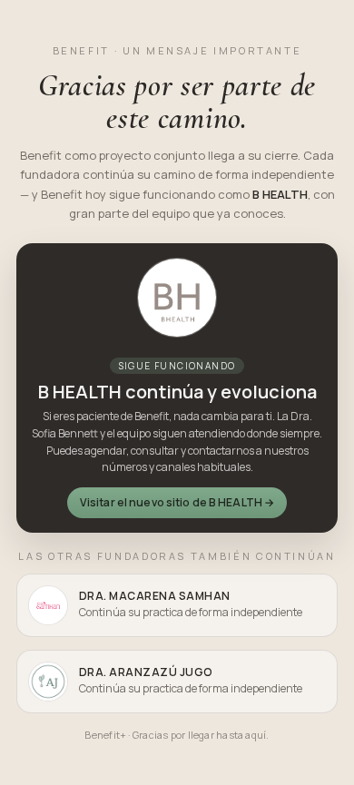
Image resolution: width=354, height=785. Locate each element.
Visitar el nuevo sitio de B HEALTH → (177, 502)
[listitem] (177, 605)
